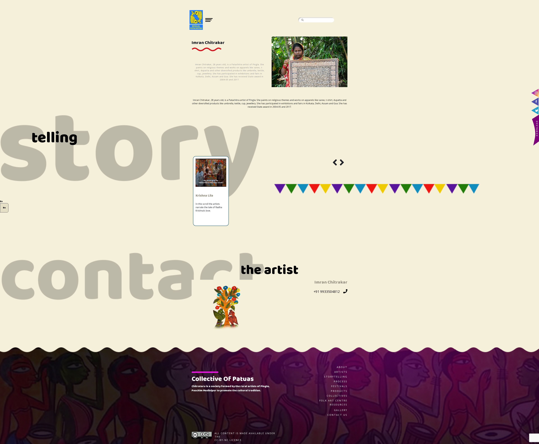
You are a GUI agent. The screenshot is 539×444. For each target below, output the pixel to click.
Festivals (339, 386)
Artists (340, 371)
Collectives (337, 395)
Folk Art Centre (333, 400)
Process (340, 381)
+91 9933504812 (327, 291)
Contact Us (337, 414)
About (342, 367)
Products (339, 391)
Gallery (340, 410)
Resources (338, 404)
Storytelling (335, 376)
